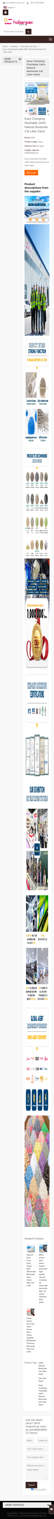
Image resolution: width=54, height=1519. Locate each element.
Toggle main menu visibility (51, 39)
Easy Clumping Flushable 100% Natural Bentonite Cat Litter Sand (42, 1395)
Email (31, 172)
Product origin (31, 142)
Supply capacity (32, 150)
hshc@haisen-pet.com (16, 3)
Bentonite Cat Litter (29, 46)
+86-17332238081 (37, 3)
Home (5, 46)
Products (14, 46)
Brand (27, 137)
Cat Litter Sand (42, 1379)
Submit (31, 1485)
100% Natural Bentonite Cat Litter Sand (42, 1368)
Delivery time (31, 146)
